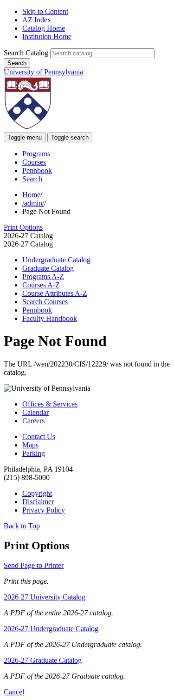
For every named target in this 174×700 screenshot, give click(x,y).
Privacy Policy (43, 510)
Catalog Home (43, 28)
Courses (34, 162)
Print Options (23, 227)
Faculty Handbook (49, 318)
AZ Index (36, 20)
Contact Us (38, 436)
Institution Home (46, 36)
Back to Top (22, 526)
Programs (36, 154)
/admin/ (33, 203)
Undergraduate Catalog (56, 260)
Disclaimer (38, 502)
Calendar (35, 412)
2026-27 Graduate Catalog (43, 660)
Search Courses (45, 302)
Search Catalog (26, 53)
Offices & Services (49, 404)
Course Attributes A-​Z (54, 293)
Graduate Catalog (48, 268)
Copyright (37, 493)
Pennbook (37, 170)
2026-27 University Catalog (44, 597)
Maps (30, 445)
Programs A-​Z (43, 276)
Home (31, 195)
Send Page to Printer (34, 565)
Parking (33, 453)
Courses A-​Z (41, 285)
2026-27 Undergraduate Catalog (51, 629)
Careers (33, 421)
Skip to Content (45, 11)
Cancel (14, 692)
